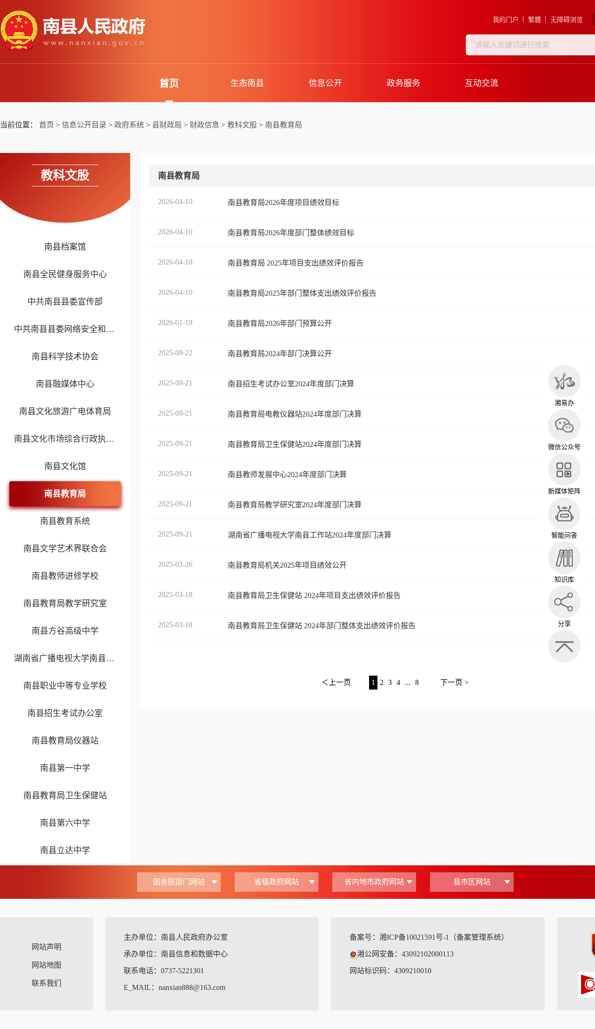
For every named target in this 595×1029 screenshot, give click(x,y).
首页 (169, 83)
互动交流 (481, 83)
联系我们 (46, 983)
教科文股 (242, 125)
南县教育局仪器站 (65, 740)
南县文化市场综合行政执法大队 (65, 439)
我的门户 (506, 19)
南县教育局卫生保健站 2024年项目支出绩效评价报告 (314, 595)
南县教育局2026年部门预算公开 (280, 323)
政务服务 (403, 83)
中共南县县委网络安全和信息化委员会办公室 (65, 329)
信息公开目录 (84, 125)
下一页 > (454, 682)
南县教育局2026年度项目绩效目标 (283, 202)
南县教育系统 (65, 521)
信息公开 (325, 83)
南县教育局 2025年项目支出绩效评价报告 (296, 263)
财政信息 (204, 125)
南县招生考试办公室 (65, 713)
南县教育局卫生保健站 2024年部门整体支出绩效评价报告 (322, 626)
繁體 (534, 19)
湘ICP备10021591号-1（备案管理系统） (444, 937)
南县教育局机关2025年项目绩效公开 (287, 565)
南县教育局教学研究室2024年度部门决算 (295, 505)
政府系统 (129, 125)
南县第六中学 (65, 823)
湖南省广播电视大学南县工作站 (65, 658)
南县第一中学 (65, 768)
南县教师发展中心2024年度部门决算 (287, 474)
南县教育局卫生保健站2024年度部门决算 (295, 444)
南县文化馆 (65, 466)
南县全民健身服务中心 (65, 274)
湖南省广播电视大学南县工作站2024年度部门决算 (309, 535)
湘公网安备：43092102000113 (405, 954)
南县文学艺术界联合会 (65, 548)
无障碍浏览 (566, 19)
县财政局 (167, 125)
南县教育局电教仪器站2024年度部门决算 (295, 414)
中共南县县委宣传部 (65, 301)
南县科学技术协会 (65, 356)
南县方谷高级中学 (65, 631)
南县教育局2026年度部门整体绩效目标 (291, 233)
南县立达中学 (65, 850)
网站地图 (46, 965)
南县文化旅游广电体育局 (65, 411)
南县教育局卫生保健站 (65, 795)
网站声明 (46, 947)
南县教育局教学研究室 (65, 603)
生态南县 (247, 83)
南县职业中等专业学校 (65, 685)
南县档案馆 (65, 247)
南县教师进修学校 (65, 576)
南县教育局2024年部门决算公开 (280, 354)
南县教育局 (283, 125)
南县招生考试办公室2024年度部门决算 (291, 384)
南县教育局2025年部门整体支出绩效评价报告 (302, 293)
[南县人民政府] (72, 31)
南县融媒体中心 (65, 384)
